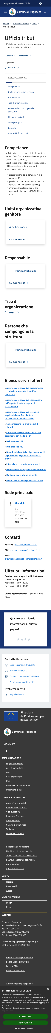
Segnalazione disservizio (17, 961)
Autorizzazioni (12, 864)
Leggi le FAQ (12, 966)
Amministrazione (21, 23)
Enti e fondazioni (14, 776)
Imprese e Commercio (16, 816)
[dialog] (25, 1009)
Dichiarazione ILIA (14, 441)
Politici (9, 781)
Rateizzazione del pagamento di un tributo (26, 469)
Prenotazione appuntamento (19, 957)
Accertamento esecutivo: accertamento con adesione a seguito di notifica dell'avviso (24, 391)
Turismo (10, 829)
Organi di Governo (14, 763)
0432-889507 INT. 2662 (26, 544)
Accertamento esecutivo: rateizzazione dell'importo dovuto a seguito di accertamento (23, 403)
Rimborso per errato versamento (21, 475)
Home (6, 23)
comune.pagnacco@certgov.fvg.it (25, 550)
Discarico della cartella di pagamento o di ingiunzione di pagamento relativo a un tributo (25, 455)
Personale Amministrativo (18, 785)
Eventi (9, 907)
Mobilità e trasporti (15, 833)
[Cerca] (45, 12)
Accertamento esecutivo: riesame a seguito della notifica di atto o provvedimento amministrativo (22, 415)
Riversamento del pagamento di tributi (24, 480)
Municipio (20, 503)
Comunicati (11, 886)
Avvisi (9, 890)
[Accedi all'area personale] (40, 3)
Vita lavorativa (13, 811)
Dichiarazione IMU (14, 446)
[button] (25, 1028)
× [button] (48, 989)
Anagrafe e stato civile (16, 803)
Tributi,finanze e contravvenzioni (21, 855)
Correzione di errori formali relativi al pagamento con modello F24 (23, 434)
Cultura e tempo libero (16, 807)
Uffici (34, 23)
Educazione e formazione (17, 846)
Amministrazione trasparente (19, 983)
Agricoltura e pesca (15, 868)
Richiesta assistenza (15, 970)
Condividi (10, 55)
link (11, 1011)
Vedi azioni (23, 55)
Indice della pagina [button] (17, 77)
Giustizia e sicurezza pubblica (19, 851)
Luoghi (9, 902)
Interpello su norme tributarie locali (23, 464)
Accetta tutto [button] (25, 1016)
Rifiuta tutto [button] (25, 1023)
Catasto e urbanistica (16, 824)
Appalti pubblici (13, 820)
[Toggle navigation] (5, 11)
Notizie (9, 881)
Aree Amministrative (16, 768)
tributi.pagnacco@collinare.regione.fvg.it (23, 558)
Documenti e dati (14, 789)
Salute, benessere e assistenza (20, 859)
